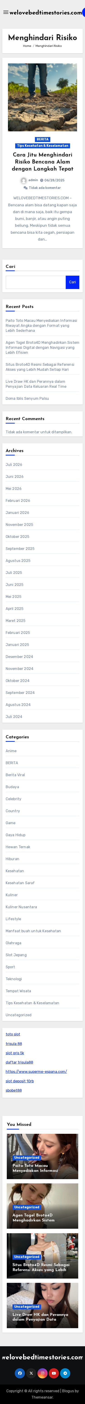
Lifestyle (13, 919)
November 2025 (19, 525)
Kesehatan (15, 871)
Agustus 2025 (18, 561)
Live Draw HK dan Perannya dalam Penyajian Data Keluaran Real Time (40, 1320)
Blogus (68, 1391)
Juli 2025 (14, 573)
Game (11, 823)
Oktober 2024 (17, 681)
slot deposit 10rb (20, 1081)
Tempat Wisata (18, 991)
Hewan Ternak (18, 847)
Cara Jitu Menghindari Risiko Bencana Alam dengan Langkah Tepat (42, 162)
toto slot (13, 1034)
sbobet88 (14, 1090)
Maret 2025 (16, 621)
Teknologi (14, 979)
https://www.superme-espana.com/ (36, 1071)
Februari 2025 (18, 633)
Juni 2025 (15, 585)
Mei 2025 (14, 597)
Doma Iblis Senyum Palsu (27, 398)
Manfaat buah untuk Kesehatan (33, 931)
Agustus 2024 (18, 705)
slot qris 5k (15, 1053)
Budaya (12, 787)
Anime (11, 751)
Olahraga (14, 943)
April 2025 (15, 609)
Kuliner (12, 895)
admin (33, 180)
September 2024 (20, 693)
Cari (10, 267)
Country (13, 811)
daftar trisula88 (19, 1062)
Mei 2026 (14, 488)
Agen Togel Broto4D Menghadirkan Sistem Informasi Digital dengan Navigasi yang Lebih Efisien (43, 347)
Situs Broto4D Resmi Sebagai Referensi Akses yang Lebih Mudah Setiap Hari (41, 1270)
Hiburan (12, 859)
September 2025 (20, 549)
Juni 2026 (15, 476)
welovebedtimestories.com (46, 13)
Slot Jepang (16, 955)
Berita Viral (15, 775)
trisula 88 (14, 1044)
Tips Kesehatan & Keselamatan (42, 146)
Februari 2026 (18, 501)
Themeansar (42, 1397)
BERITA (43, 139)
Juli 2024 (14, 717)
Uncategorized (19, 1015)
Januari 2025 (17, 645)
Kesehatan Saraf (20, 883)
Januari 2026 (17, 513)
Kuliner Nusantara (21, 907)
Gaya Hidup (16, 835)
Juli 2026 (14, 464)
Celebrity (14, 799)
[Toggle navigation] (6, 12)
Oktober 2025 (17, 537)
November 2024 (20, 669)
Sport (10, 967)
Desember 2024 (19, 657)
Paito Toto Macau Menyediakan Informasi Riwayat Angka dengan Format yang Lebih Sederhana (41, 325)
